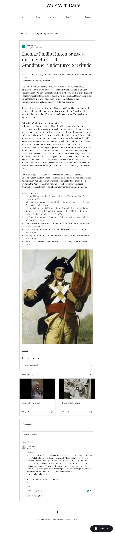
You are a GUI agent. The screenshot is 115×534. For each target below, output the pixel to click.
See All (91, 374)
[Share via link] (39, 358)
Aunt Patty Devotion (31, 402)
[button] (92, 34)
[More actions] (92, 46)
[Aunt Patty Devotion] (37, 389)
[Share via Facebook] (23, 358)
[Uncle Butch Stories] (77, 389)
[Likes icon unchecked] (28, 490)
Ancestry (25, 351)
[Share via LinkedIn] (34, 358)
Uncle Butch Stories (71, 402)
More (67, 33)
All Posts (23, 33)
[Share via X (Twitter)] (28, 358)
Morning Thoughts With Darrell (46, 33)
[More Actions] (92, 447)
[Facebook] (57, 512)
